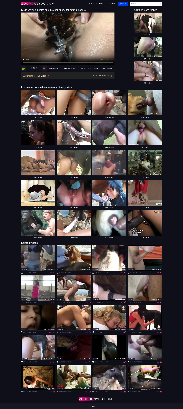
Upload (124, 3)
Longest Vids (111, 4)
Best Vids (100, 4)
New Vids (90, 4)
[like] (23, 68)
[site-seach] (160, 4)
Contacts (92, 406)
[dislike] (44, 68)
